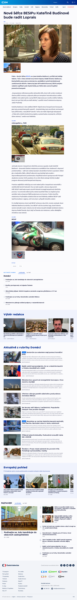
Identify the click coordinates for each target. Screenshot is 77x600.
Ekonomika (45, 7)
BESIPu (28, 76)
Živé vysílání (5, 574)
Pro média (21, 571)
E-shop (4, 586)
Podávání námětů (22, 586)
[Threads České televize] (73, 565)
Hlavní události (7, 7)
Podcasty (4, 581)
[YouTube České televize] (67, 565)
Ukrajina (15, 7)
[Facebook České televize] (64, 565)
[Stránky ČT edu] (61, 576)
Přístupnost (29, 596)
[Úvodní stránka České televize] (10, 565)
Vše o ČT (4, 590)
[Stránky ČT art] (52, 576)
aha (4, 21)
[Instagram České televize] (61, 565)
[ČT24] (5, 2)
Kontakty (20, 590)
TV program (5, 571)
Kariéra (20, 583)
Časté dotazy (21, 588)
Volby (20, 7)
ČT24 (20, 266)
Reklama (20, 574)
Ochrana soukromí (21, 596)
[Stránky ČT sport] (53, 571)
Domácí (27, 7)
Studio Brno (21, 576)
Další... (57, 7)
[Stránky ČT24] (44, 571)
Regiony (37, 7)
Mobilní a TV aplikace (7, 588)
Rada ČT (20, 581)
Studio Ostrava (22, 578)
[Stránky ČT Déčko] (43, 576)
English (13, 596)
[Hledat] (67, 2)
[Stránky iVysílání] (63, 571)
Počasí (51, 7)
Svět (32, 7)
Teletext (4, 578)
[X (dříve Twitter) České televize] (70, 565)
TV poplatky (5, 576)
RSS (74, 596)
